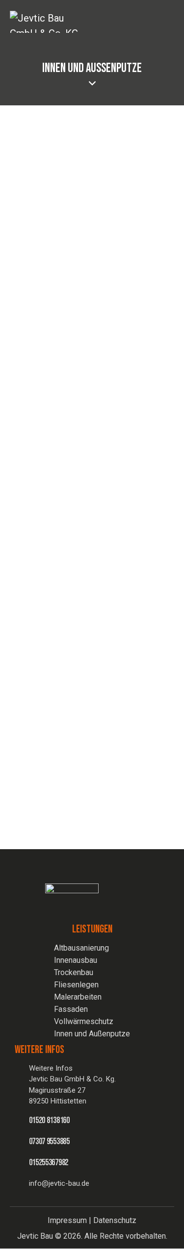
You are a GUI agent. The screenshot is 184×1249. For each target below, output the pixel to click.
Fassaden (71, 1009)
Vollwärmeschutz (83, 1021)
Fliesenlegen (76, 984)
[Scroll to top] (162, 1227)
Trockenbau (73, 972)
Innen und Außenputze (92, 1033)
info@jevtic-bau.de (59, 1183)
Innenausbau (75, 960)
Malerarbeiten (78, 997)
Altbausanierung (81, 948)
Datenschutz (114, 1220)
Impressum (67, 1220)
